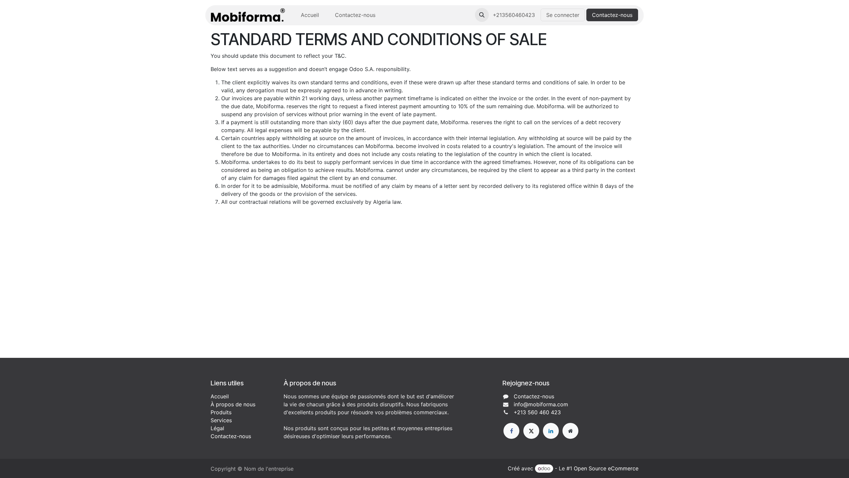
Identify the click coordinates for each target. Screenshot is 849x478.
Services (221, 420)
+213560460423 (515, 15)
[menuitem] (310, 15)
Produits (221, 412)
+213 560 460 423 (537, 412)
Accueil (220, 396)
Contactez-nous (612, 15)
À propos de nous (233, 404)
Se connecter (562, 15)
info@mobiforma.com (541, 404)
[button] (482, 15)
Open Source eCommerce (606, 468)
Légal (217, 428)
